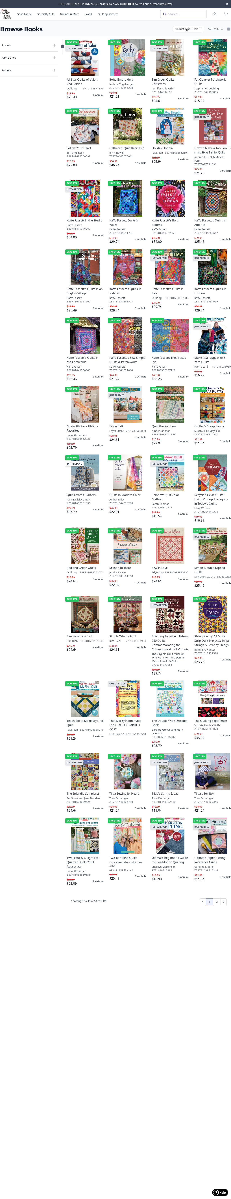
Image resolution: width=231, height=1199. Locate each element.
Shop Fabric (24, 14)
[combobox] (183, 14)
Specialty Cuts (45, 14)
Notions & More (69, 14)
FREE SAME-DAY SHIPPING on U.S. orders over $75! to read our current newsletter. (115, 4)
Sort (213, 29)
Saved (88, 14)
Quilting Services (108, 14)
